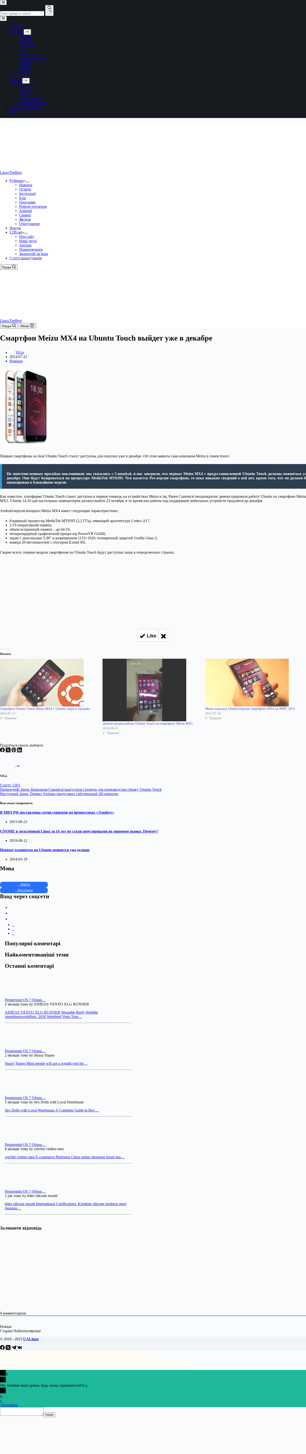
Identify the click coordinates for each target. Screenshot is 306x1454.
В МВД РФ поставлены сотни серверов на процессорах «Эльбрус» (57, 812)
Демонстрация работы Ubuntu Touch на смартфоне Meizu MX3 (147, 723)
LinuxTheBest (11, 173)
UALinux (31, 1339)
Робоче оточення (33, 206)
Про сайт (26, 237)
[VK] (19, 1349)
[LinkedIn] (19, 751)
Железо (25, 219)
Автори (25, 245)
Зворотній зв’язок (33, 254)
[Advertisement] (153, 589)
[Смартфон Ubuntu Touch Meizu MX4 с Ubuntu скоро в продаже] (49, 682)
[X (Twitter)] (8, 751)
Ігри (22, 198)
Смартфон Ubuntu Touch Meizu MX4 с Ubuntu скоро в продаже (45, 709)
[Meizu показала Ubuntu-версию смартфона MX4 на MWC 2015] (254, 682)
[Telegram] (14, 1349)
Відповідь (10, 1405)
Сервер (25, 215)
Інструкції (27, 194)
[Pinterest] (14, 751)
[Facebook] (3, 751)
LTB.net (16, 232)
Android (25, 211)
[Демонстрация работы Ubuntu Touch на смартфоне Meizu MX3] (151, 690)
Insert (49, 1415)
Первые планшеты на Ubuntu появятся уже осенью (44, 850)
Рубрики (17, 181)
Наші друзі (28, 241)
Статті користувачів (26, 258)
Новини (25, 185)
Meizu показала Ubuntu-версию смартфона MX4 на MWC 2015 (250, 709)
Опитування (29, 224)
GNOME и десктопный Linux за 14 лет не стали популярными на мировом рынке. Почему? (79, 831)
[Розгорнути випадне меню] (27, 182)
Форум (15, 228)
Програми (27, 202)
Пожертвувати (31, 249)
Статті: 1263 (10, 785)
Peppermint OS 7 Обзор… (25, 1000)
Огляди (25, 189)
